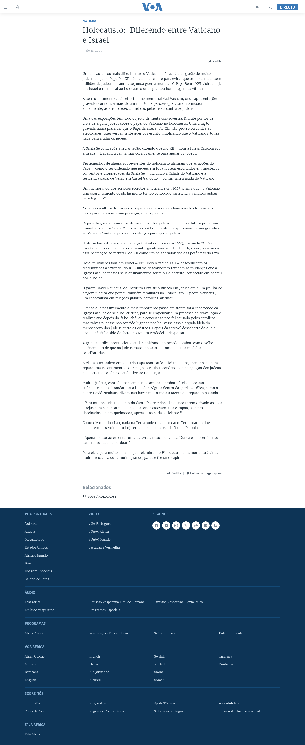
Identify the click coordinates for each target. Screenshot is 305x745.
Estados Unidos (36, 547)
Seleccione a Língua (169, 711)
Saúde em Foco (165, 633)
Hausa (94, 664)
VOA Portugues (100, 524)
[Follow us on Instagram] (176, 525)
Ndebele (160, 664)
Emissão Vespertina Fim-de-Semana (117, 602)
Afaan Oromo (35, 656)
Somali (159, 680)
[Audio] (270, 7)
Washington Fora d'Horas (108, 633)
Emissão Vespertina (39, 610)
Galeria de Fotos (37, 579)
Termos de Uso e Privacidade (240, 711)
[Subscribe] (206, 525)
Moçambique (34, 539)
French (94, 656)
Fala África (33, 602)
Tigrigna (225, 656)
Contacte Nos (35, 711)
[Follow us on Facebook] (156, 525)
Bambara (31, 672)
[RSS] (215, 525)
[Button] (215, 61)
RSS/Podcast (98, 703)
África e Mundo (36, 555)
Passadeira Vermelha (104, 547)
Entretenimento (231, 633)
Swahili (159, 656)
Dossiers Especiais (38, 571)
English (30, 680)
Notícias (90, 21)
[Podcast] (196, 525)
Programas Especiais (104, 610)
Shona (159, 672)
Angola (30, 531)
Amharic (31, 664)
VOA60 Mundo (100, 539)
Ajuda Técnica (164, 703)
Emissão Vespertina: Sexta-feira (178, 602)
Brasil (29, 563)
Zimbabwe (226, 664)
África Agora (34, 633)
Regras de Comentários (106, 711)
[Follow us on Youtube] (166, 525)
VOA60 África (99, 531)
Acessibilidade (229, 703)
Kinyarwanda (99, 672)
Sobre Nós (32, 703)
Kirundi (95, 680)
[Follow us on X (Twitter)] (186, 525)
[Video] (257, 7)
